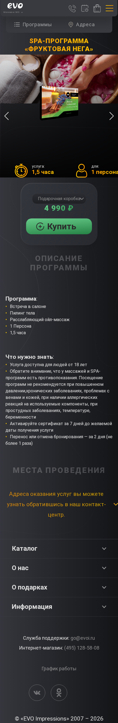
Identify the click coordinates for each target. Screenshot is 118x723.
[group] (35, 24)
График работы (59, 668)
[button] (111, 116)
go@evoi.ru (83, 638)
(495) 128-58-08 (81, 648)
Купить (61, 226)
